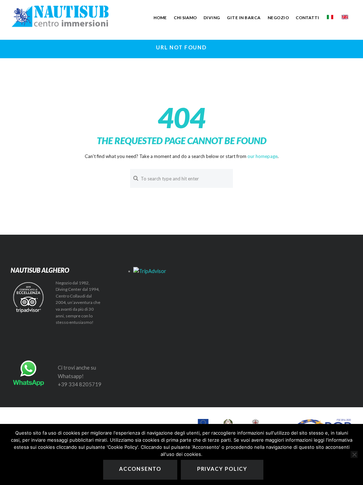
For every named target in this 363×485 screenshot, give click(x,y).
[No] (354, 454)
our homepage (262, 156)
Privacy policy (222, 469)
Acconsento (140, 469)
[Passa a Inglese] (344, 17)
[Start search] (135, 178)
